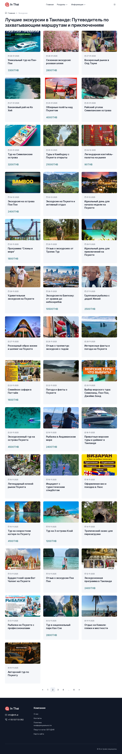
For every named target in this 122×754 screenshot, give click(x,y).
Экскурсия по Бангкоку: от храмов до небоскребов (60, 298)
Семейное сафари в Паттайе (19, 391)
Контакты (38, 718)
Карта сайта (39, 734)
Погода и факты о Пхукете (56, 391)
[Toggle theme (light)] (114, 4)
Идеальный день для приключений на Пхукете (96, 251)
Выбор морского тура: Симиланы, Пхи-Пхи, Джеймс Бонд (97, 392)
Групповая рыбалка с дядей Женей (97, 297)
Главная (50, 4)
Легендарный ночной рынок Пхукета (20, 485)
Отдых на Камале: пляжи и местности (96, 627)
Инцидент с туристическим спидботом (55, 487)
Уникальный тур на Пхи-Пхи (22, 62)
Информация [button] (77, 4)
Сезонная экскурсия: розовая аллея (58, 62)
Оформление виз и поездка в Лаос (95, 485)
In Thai (14, 4)
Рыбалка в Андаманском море (61, 438)
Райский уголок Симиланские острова (97, 109)
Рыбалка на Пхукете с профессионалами (21, 627)
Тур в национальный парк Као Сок (58, 627)
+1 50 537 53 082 (16, 719)
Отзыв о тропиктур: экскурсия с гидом (57, 347)
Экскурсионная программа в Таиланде (98, 580)
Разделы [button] (61, 4)
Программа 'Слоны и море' (20, 250)
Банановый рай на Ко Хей (20, 109)
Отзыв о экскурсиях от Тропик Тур (59, 250)
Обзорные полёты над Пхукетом (59, 109)
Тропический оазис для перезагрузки (98, 532)
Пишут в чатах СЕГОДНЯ (44, 730)
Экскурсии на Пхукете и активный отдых (60, 203)
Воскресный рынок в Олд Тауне (96, 62)
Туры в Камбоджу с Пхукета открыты (57, 156)
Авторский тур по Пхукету (18, 674)
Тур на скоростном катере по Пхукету (19, 532)
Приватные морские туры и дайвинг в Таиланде (96, 440)
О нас (36, 714)
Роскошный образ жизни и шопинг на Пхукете (22, 347)
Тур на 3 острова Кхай (59, 530)
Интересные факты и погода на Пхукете (97, 347)
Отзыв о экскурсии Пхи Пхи (60, 580)
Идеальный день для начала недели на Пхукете (96, 204)
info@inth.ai (13, 715)
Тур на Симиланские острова (20, 156)
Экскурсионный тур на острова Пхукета (21, 438)
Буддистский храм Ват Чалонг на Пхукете (21, 580)
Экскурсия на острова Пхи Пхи (21, 203)
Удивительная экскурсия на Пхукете (21, 297)
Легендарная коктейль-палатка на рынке (98, 156)
